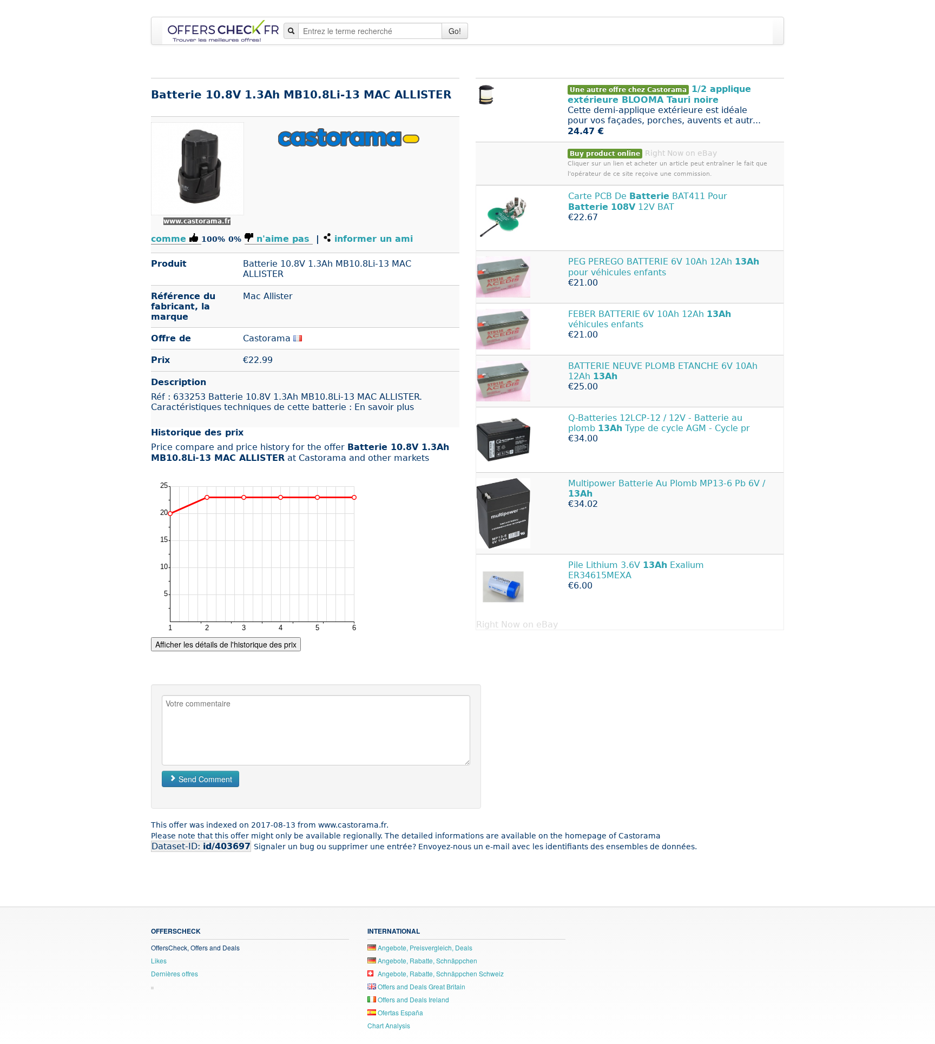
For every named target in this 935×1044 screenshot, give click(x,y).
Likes (159, 960)
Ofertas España (399, 1012)
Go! (455, 30)
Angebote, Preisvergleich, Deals (424, 947)
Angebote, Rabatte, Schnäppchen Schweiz (440, 973)
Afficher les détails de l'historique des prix (226, 644)
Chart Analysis (388, 1025)
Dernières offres (174, 973)
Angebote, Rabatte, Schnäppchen (426, 960)
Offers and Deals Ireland (412, 999)
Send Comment (204, 779)
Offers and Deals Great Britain (420, 986)
